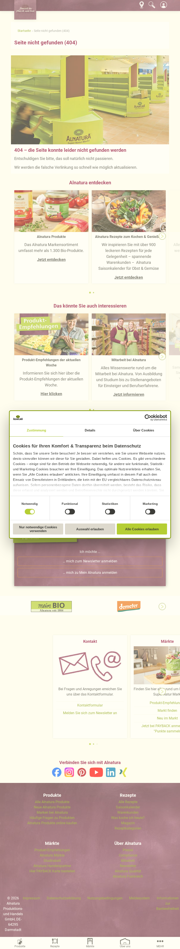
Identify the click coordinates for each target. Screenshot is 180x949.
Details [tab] (90, 430)
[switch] (70, 511)
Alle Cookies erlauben (142, 529)
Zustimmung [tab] (36, 430)
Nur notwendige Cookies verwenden (38, 529)
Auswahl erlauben (90, 529)
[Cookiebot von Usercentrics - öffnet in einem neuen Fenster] (148, 417)
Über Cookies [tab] (143, 430)
